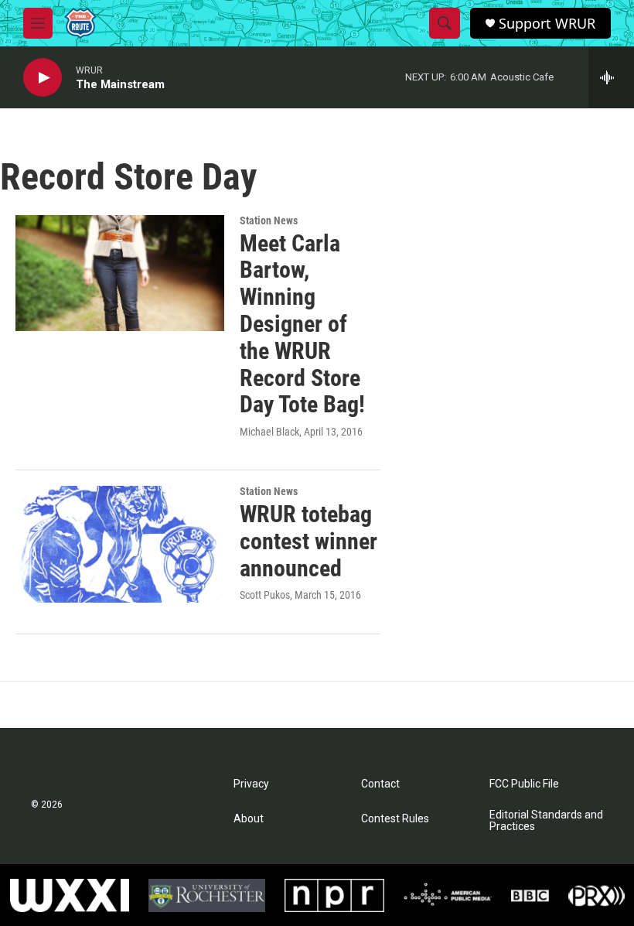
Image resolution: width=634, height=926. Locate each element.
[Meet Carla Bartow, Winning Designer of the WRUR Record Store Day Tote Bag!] (119, 273)
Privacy (251, 784)
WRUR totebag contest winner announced (308, 541)
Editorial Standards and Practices (546, 821)
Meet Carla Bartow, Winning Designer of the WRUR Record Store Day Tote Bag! (302, 324)
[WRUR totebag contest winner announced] (119, 544)
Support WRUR (547, 23)
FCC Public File (524, 784)
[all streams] (611, 77)
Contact (380, 784)
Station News (269, 220)
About (248, 819)
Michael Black (269, 431)
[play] (42, 78)
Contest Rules (395, 819)
